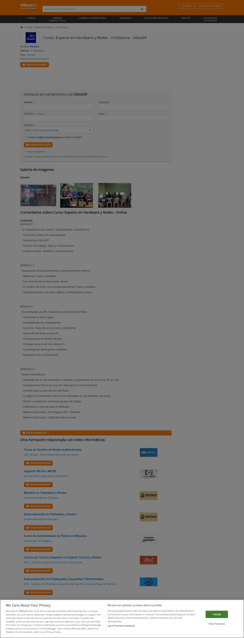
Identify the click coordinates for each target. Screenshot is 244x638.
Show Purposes (216, 623)
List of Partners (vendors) (121, 625)
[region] (122, 619)
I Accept (217, 614)
